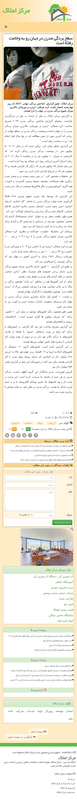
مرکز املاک (16, 10)
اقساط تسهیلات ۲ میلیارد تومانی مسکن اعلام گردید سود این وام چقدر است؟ (40, 450)
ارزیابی (52, 423)
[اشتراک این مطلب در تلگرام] (24, 435)
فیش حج (68, 604)
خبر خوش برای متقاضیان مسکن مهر (57, 640)
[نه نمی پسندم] (14, 429)
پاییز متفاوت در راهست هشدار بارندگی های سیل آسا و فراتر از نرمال (43, 446)
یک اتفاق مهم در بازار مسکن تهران (58, 666)
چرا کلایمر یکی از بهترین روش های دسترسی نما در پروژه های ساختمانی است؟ (40, 636)
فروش (37, 211)
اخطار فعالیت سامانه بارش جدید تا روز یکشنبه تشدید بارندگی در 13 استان (41, 680)
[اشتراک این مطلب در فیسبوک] (35, 435)
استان (69, 710)
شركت (20, 710)
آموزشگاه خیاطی (64, 582)
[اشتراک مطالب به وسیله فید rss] (7, 435)
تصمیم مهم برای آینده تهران (60, 645)
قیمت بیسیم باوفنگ (63, 609)
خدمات (30, 710)
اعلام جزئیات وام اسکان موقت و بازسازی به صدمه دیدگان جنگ (45, 460)
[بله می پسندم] (28, 429)
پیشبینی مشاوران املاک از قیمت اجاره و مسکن (53, 650)
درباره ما (71, 779)
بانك (70, 718)
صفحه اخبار (37, 731)
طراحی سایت (66, 598)
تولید (40, 423)
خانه (10, 710)
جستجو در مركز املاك (65, 792)
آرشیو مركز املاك (67, 788)
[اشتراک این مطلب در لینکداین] (12, 435)
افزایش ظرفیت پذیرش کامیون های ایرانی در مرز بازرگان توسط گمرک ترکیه (41, 670)
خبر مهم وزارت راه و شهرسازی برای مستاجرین (52, 455)
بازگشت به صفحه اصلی (20, 737)
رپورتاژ (49, 710)
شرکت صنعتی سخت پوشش (58, 593)
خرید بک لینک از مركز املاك (63, 783)
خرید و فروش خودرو (62, 587)
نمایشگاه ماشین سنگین (61, 615)
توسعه (59, 710)
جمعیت (28, 423)
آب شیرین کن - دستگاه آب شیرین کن (53, 576)
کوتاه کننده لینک (65, 620)
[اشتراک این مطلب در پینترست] (18, 435)
